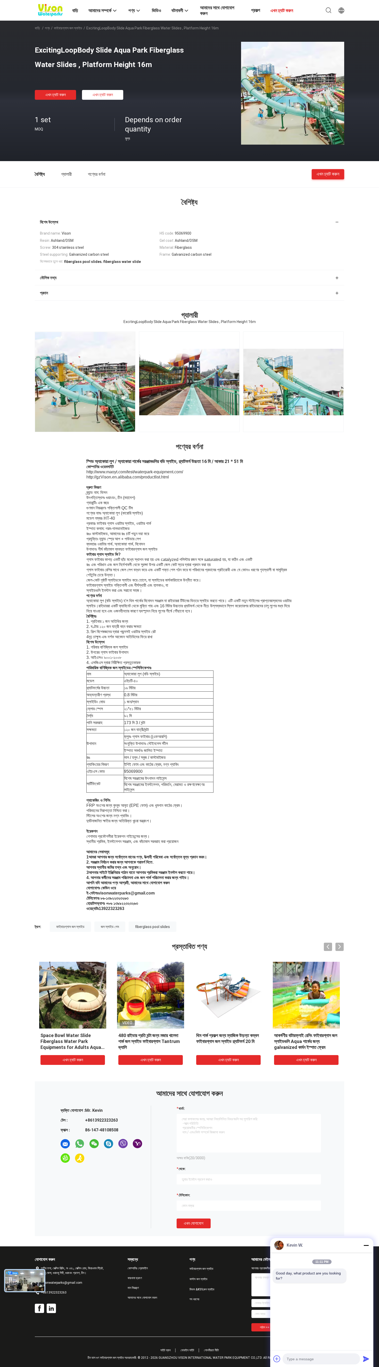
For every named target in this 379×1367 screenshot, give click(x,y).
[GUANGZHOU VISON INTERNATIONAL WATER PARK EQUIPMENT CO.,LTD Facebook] (39, 1308)
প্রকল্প (255, 10)
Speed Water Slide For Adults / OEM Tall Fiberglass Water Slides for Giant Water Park (305, 1041)
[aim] (79, 1158)
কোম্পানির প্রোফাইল (138, 1268)
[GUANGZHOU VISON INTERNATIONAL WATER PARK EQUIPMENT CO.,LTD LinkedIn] (51, 1308)
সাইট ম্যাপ (165, 1350)
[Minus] (366, 1245)
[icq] (65, 1158)
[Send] (366, 1358)
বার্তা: (182, 1108)
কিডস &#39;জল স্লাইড (202, 1289)
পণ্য (47, 28)
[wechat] (94, 1143)
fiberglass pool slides (152, 927)
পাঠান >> (264, 1327)
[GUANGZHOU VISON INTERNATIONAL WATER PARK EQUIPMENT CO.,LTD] (50, 10)
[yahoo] (137, 1143)
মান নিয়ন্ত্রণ (133, 1288)
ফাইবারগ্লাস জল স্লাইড (68, 28)
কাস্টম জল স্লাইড (198, 1279)
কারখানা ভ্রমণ (135, 1278)
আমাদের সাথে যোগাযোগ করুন (142, 1297)
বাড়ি (37, 28)
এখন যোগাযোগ (193, 1223)
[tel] (94, 1158)
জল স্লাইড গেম (110, 927)
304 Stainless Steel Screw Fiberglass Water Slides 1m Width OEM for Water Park (147, 1041)
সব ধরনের (194, 1299)
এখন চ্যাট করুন (55, 94)
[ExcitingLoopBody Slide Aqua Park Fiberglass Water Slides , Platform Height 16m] (292, 93)
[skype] (108, 1143)
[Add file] (277, 1358)
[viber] (123, 1143)
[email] (65, 1143)
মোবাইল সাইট (187, 1350)
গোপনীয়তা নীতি (211, 1350)
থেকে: (182, 1169)
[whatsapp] (79, 1143)
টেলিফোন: (184, 1195)
